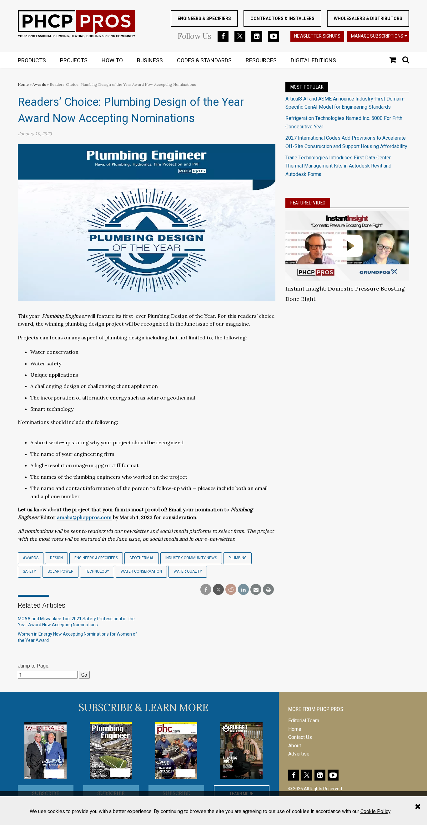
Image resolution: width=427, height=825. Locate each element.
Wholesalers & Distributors (368, 18)
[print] (268, 590)
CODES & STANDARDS (204, 60)
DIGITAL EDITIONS (313, 60)
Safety (29, 571)
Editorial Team (303, 721)
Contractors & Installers (282, 18)
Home (23, 84)
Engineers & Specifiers (204, 18)
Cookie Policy (375, 811)
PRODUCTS (32, 60)
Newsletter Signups (317, 36)
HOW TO (112, 60)
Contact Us (300, 737)
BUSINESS (150, 60)
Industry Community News (191, 558)
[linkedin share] (243, 590)
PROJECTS (74, 60)
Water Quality (187, 571)
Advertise (298, 754)
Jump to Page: (33, 666)
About (294, 746)
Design (56, 558)
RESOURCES (261, 60)
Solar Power (60, 571)
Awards (39, 84)
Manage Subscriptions (377, 36)
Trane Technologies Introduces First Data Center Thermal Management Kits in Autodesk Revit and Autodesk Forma (338, 166)
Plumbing (238, 558)
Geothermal (141, 558)
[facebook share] (205, 590)
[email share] (255, 590)
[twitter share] (218, 590)
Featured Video (307, 203)
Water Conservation (141, 571)
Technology (97, 571)
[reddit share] (230, 590)
